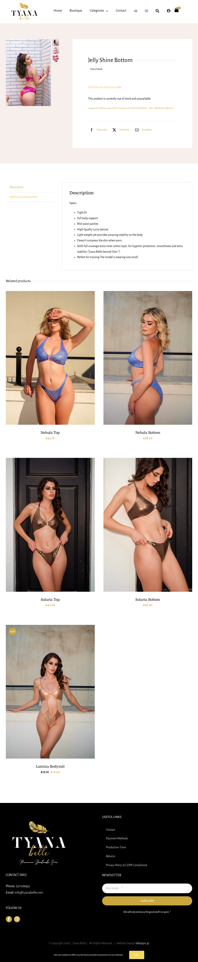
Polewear (142, 108)
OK (137, 955)
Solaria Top (50, 600)
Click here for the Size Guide (104, 87)
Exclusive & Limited (127, 108)
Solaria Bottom (147, 600)
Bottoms (103, 108)
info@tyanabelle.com (29, 892)
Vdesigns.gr (142, 943)
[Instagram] (17, 919)
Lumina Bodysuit (50, 766)
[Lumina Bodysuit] (50, 692)
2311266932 (23, 886)
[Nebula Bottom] (147, 358)
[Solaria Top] (50, 525)
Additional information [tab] (23, 196)
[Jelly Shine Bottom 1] (28, 72)
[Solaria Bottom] (147, 525)
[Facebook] (9, 919)
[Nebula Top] (50, 358)
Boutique (112, 108)
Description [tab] (16, 187)
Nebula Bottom (147, 433)
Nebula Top (50, 433)
